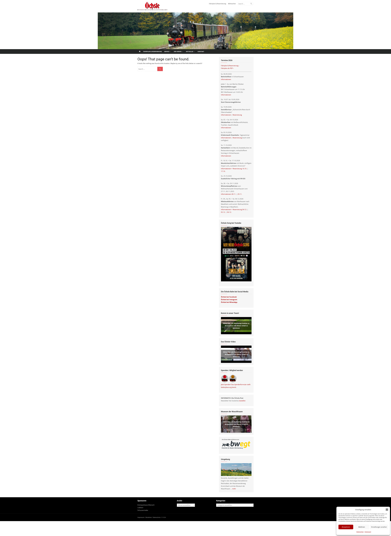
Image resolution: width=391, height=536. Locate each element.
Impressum (368, 532)
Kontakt (201, 51)
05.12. (223, 212)
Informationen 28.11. (228, 194)
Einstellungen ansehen (379, 527)
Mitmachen (232, 4)
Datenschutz (360, 532)
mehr (234, 489)
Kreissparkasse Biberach (145, 505)
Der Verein (177, 51)
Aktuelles (189, 51)
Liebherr (140, 508)
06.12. (229, 212)
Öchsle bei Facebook (229, 297)
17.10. (223, 171)
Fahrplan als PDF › (227, 68)
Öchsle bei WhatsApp (229, 302)
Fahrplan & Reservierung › (230, 66)
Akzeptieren (346, 527)
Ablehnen (361, 527)
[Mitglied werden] (233, 382)
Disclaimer (149, 517)
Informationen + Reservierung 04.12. (234, 209)
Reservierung (237, 115)
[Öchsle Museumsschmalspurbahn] (195, 30)
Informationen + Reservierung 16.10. (234, 169)
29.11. (240, 194)
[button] (387, 510)
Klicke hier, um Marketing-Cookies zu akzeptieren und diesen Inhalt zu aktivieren (236, 325)
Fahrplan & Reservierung (217, 4)
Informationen (226, 79)
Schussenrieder (142, 510)
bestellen (242, 401)
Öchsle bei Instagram (229, 299)
